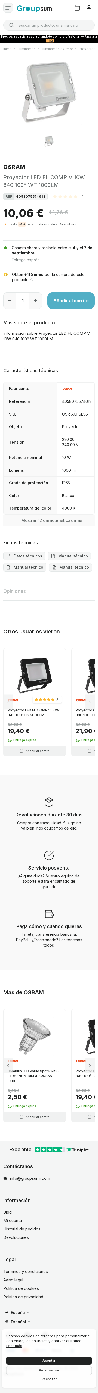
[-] (10, 301)
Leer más (14, 1345)
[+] (35, 301)
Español (18, 1321)
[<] (8, 701)
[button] (69, 196)
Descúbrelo (68, 224)
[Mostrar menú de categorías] (8, 8)
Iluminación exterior (57, 49)
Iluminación (27, 49)
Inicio (7, 49)
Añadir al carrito (71, 300)
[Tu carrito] (77, 8)
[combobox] (49, 25)
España (18, 1312)
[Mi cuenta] (89, 8)
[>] (90, 701)
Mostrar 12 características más (51, 520)
